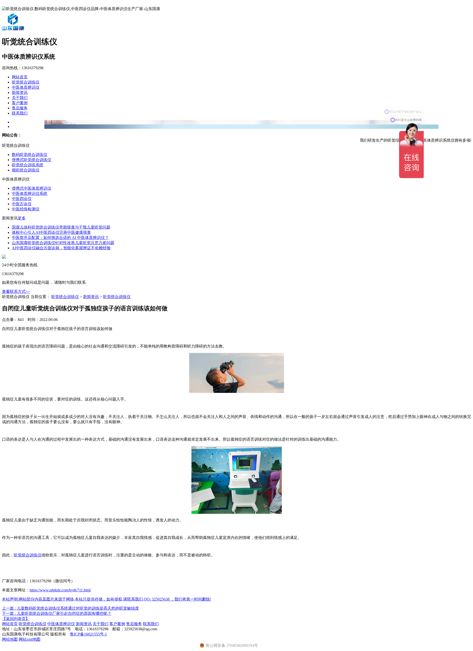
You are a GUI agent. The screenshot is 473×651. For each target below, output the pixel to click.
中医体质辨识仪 (25, 87)
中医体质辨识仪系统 (29, 193)
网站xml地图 (29, 639)
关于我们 (20, 98)
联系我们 (20, 113)
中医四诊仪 (22, 199)
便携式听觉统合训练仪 (31, 160)
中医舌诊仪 (22, 204)
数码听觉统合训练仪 (29, 154)
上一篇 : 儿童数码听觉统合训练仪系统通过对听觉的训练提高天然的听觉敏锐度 (70, 608)
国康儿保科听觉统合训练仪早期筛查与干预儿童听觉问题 (61, 227)
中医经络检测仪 (25, 209)
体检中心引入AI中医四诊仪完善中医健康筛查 (51, 232)
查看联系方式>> (16, 291)
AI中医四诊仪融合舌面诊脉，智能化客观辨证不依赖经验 (61, 248)
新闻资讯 (20, 92)
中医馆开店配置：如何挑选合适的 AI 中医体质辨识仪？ (60, 237)
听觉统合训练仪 (25, 82)
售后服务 (20, 108)
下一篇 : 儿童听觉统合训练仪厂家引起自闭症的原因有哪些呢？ (56, 613)
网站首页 (20, 77)
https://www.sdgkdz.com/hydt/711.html (60, 590)
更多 (22, 218)
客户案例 (20, 103)
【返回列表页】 (16, 619)
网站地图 (10, 639)
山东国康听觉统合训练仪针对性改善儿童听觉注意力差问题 (63, 243)
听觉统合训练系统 (27, 165)
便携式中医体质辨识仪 (31, 188)
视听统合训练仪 (25, 170)
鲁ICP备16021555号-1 (88, 634)
